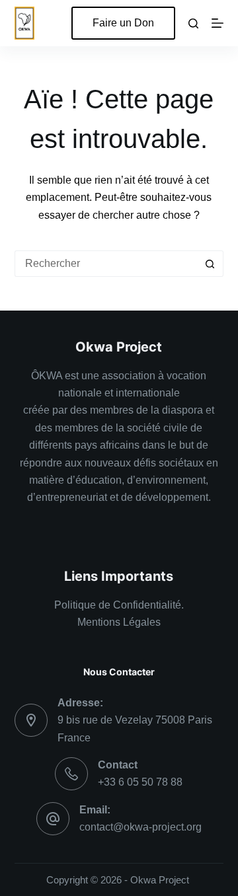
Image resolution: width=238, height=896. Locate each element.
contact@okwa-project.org (140, 827)
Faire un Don (123, 22)
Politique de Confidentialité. (119, 605)
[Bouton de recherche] (210, 263)
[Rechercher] (193, 23)
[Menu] (217, 23)
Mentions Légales (119, 622)
